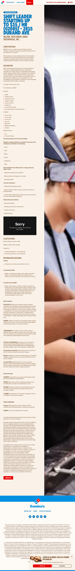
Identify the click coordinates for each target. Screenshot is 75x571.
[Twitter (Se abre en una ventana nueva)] (30, 516)
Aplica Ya (8, 478)
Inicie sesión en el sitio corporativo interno (56, 2)
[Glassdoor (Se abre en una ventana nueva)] (45, 516)
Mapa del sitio (27, 511)
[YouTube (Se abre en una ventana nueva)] (41, 516)
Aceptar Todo (42, 566)
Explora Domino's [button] (10, 2)
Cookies (35, 511)
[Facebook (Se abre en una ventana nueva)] (33, 516)
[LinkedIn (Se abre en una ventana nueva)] (37, 516)
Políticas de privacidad (45, 511)
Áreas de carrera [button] (20, 2)
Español (71, 2)
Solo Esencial (62, 566)
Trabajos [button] (29, 2)
